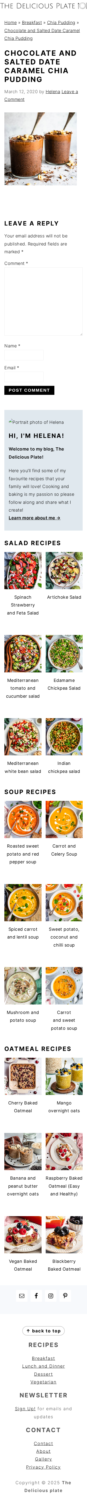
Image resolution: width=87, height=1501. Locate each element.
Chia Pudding (61, 22)
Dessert (43, 1374)
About (43, 1451)
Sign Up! (25, 1408)
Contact (43, 1443)
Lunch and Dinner (43, 1366)
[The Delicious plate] (43, 7)
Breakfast (32, 22)
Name (12, 345)
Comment (16, 263)
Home (10, 22)
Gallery (43, 1459)
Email (11, 367)
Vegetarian (43, 1381)
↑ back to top (43, 1330)
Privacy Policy (43, 1467)
